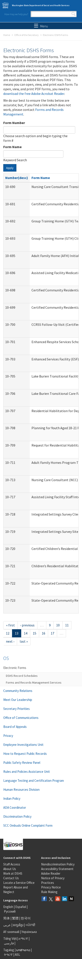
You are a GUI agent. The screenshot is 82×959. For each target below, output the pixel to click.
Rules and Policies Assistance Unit (26, 771)
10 (58, 625)
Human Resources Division (21, 789)
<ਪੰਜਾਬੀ (30, 925)
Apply (10, 168)
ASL (17, 954)
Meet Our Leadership (17, 700)
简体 (6, 918)
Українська (29, 932)
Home (6, 35)
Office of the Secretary (26, 35)
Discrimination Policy (17, 816)
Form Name (12, 147)
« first (10, 625)
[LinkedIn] (64, 899)
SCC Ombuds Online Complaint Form (27, 825)
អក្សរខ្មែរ (18, 925)
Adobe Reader (50, 873)
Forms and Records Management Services (33, 682)
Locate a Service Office (19, 883)
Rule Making (49, 892)
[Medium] (71, 899)
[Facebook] (44, 899)
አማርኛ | (24, 938)
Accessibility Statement (57, 869)
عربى (7, 925)
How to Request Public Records (25, 754)
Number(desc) (16, 177)
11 (67, 625)
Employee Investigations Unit (23, 745)
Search (73, 14)
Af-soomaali (11, 932)
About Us (9, 869)
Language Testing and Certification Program (33, 780)
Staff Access (11, 864)
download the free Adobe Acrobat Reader (33, 93)
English (8, 907)
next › (10, 641)
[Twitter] (51, 899)
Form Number (14, 123)
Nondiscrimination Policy (58, 864)
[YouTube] (58, 899)
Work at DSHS (12, 873)
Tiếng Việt (10, 938)
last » (24, 641)
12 (7, 633)
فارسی (8, 943)
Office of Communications (20, 718)
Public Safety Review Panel (21, 762)
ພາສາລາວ (23, 950)
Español (20, 907)
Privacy (8, 736)
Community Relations (17, 691)
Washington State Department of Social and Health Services (41, 5)
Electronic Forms (14, 668)
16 (43, 633)
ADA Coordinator (14, 807)
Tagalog (8, 950)
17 (52, 633)
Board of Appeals (15, 727)
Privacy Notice (51, 887)
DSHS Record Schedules (22, 676)
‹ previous (27, 625)
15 (34, 633)
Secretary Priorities (16, 709)
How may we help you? (16, 14)
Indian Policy (11, 798)
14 (25, 633)
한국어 (26, 918)
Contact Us (11, 878)
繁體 (15, 918)
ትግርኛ (8, 954)
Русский (10, 911)
